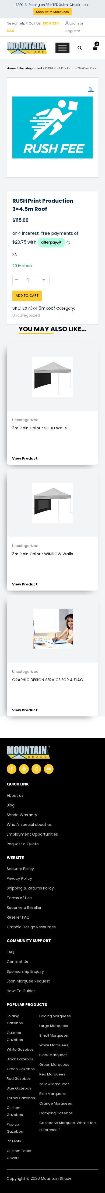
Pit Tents (14, 1141)
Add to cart (27, 295)
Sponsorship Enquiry (25, 971)
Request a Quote (23, 844)
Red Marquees (52, 1074)
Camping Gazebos (56, 1113)
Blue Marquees (52, 1093)
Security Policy (20, 868)
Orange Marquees (55, 1103)
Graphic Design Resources (31, 927)
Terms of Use (19, 898)
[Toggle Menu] (62, 47)
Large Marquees (53, 1025)
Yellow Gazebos (21, 1098)
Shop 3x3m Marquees (52, 12)
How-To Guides (21, 991)
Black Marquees (53, 1054)
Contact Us (17, 961)
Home (11, 68)
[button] (91, 89)
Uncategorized (30, 68)
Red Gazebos (19, 1078)
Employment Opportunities (32, 834)
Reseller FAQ (18, 917)
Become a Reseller (24, 907)
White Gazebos (20, 1049)
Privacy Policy (19, 878)
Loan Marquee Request (28, 981)
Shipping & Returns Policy (30, 888)
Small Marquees (53, 1035)
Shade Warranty (22, 815)
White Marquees (53, 1045)
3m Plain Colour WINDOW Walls (42, 554)
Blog (11, 805)
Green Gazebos (21, 1068)
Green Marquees (54, 1064)
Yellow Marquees (54, 1084)
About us (15, 795)
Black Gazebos (20, 1059)
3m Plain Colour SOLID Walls (39, 428)
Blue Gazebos (19, 1088)
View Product (25, 458)
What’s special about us (29, 824)
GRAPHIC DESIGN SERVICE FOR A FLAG (47, 679)
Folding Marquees (55, 1016)
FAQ (10, 952)
